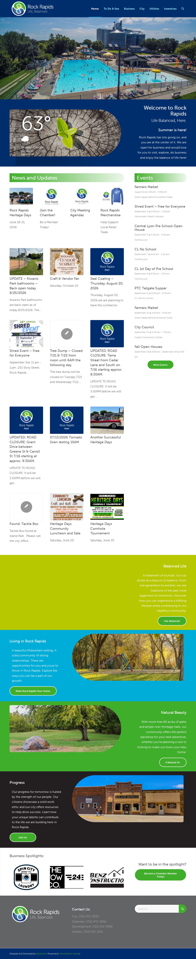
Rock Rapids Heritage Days (20, 212)
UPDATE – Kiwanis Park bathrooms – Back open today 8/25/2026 (24, 285)
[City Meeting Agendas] (82, 197)
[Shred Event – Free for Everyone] (26, 333)
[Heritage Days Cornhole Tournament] (107, 506)
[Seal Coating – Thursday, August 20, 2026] (107, 261)
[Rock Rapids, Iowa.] (32, 8)
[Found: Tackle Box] (26, 506)
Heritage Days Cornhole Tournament (101, 528)
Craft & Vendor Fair (64, 278)
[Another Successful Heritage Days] (107, 420)
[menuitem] (95, 8)
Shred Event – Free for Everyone (24, 353)
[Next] (118, 874)
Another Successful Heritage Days (105, 439)
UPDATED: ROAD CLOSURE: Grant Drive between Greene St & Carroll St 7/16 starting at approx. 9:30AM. (25, 449)
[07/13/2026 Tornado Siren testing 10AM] (66, 420)
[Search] (182, 8)
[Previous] (15, 874)
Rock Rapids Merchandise (110, 212)
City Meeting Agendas (80, 212)
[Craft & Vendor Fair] (66, 261)
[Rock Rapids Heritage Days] (21, 197)
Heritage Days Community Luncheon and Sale (65, 528)
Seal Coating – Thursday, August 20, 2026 (106, 283)
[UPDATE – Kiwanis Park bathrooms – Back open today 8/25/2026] (26, 261)
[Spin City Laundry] (26, 877)
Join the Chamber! (47, 212)
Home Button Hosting (69, 953)
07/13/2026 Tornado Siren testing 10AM (66, 439)
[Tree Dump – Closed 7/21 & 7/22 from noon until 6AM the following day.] (66, 333)
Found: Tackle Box (24, 524)
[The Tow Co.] (66, 877)
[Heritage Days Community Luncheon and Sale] (66, 506)
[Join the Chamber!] (51, 197)
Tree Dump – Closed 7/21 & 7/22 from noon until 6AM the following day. (66, 357)
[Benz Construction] (107, 877)
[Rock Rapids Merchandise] (112, 197)
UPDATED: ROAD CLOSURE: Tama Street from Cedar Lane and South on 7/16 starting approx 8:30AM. (106, 362)
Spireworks (41, 953)
